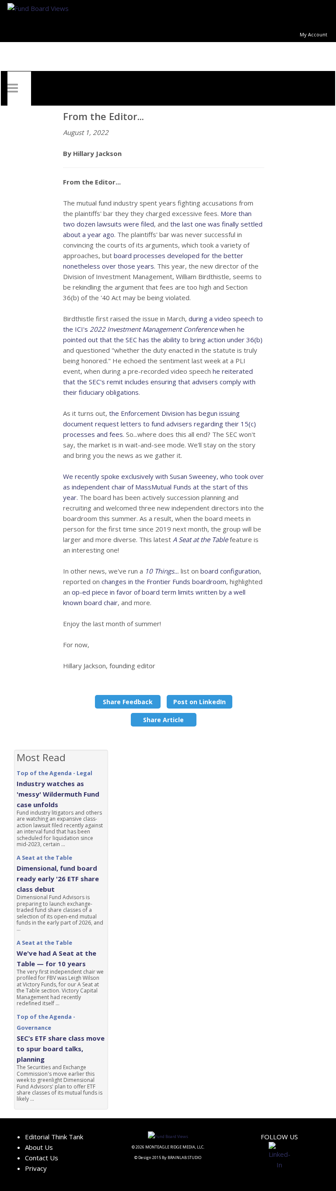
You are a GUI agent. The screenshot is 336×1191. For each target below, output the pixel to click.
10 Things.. (161, 571)
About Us (39, 1147)
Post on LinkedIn (199, 702)
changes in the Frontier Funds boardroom (164, 581)
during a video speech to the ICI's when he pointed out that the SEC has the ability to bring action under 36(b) (163, 329)
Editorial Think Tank (54, 1136)
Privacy (36, 1168)
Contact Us (41, 1157)
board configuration (229, 571)
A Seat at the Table (200, 539)
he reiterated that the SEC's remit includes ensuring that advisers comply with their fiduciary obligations (159, 382)
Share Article (163, 720)
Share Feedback (128, 702)
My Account (313, 34)
